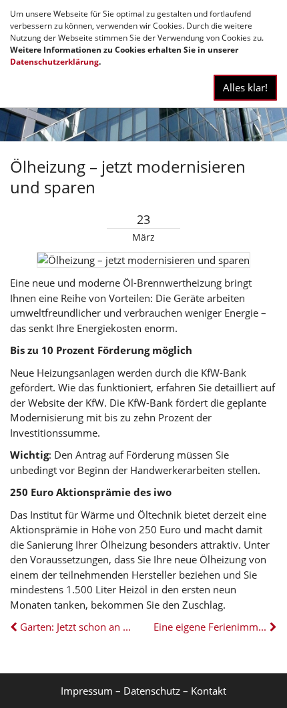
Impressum (87, 690)
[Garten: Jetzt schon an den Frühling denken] (15, 626)
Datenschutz (151, 690)
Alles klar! (245, 87)
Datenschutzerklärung (54, 61)
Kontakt (208, 690)
